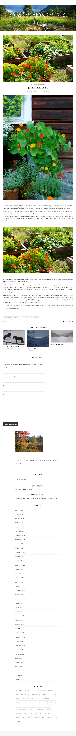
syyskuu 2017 (19, 662)
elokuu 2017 (19, 667)
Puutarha (35, 317)
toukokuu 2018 (20, 628)
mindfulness (28, 706)
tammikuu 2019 (20, 599)
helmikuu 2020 (19, 561)
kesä (23, 317)
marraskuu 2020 (20, 540)
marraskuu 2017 (20, 654)
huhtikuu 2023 (19, 523)
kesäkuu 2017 (19, 671)
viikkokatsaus (39, 717)
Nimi (5, 368)
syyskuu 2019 (19, 578)
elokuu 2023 (19, 510)
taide (40, 713)
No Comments (44, 91)
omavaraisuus (21, 709)
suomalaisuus (21, 713)
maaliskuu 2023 (20, 527)
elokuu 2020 (19, 544)
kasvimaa (16, 317)
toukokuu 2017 (20, 675)
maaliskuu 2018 (20, 637)
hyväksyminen (7, 317)
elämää (42, 690)
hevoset (51, 690)
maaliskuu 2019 (20, 590)
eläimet (19, 690)
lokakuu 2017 (19, 658)
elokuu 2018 (19, 620)
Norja (47, 706)
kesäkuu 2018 (19, 624)
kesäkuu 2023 (19, 518)
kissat (33, 698)
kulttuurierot (44, 698)
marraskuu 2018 (20, 607)
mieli (28, 317)
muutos (39, 706)
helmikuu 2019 (19, 595)
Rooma (49, 709)
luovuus (42, 702)
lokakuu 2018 (19, 612)
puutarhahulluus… (64, 208)
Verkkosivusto (7, 386)
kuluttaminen (21, 702)
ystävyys (19, 721)
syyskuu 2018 (19, 616)
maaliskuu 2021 (20, 535)
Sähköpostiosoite (9, 377)
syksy (32, 713)
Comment (6, 395)
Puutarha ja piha (38, 84)
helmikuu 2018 (19, 641)
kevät (25, 698)
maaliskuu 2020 (20, 556)
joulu (45, 694)
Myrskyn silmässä (57, 344)
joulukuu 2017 (19, 650)
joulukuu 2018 (19, 603)
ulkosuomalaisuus (23, 717)
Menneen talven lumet (11, 346)
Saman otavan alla (38, 16)
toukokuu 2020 (20, 552)
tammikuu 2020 (20, 565)
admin (7, 322)
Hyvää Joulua (31, 348)
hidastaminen (21, 694)
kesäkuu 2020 (19, 548)
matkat (51, 702)
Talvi (47, 713)
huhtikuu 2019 (19, 586)
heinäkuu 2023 (19, 514)
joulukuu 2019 (19, 569)
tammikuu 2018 (20, 645)
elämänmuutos (30, 690)
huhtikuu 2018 (19, 633)
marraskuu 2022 (20, 531)
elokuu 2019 (19, 582)
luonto (33, 702)
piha (31, 709)
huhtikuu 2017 (19, 679)
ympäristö (51, 717)
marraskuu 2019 (20, 573)
